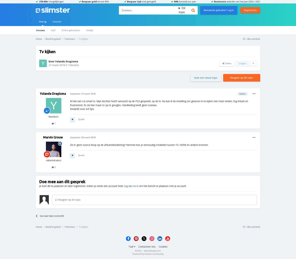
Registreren (250, 10)
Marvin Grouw (53, 137)
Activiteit (57, 21)
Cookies (163, 246)
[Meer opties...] (254, 94)
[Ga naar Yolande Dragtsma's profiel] (43, 63)
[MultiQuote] (72, 119)
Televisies (73, 65)
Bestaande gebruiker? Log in (219, 10)
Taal (131, 246)
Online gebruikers (70, 30)
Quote (81, 119)
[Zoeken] (193, 10)
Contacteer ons (147, 246)
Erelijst (89, 30)
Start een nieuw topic (206, 77)
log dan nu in (131, 186)
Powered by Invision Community (148, 253)
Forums (40, 30)
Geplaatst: (82, 93)
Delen (227, 63)
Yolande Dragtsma (66, 61)
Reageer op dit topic (241, 77)
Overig (42, 21)
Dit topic (182, 10)
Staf (53, 30)
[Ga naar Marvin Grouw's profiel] (53, 149)
